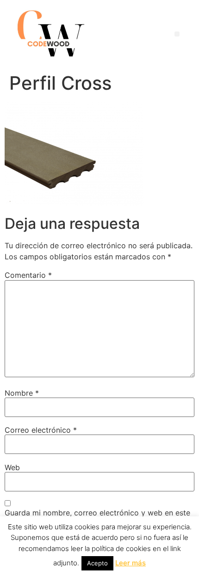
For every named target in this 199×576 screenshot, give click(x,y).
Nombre (22, 393)
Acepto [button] (97, 563)
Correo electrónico (41, 430)
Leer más (130, 562)
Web (12, 467)
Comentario (28, 275)
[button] (177, 34)
